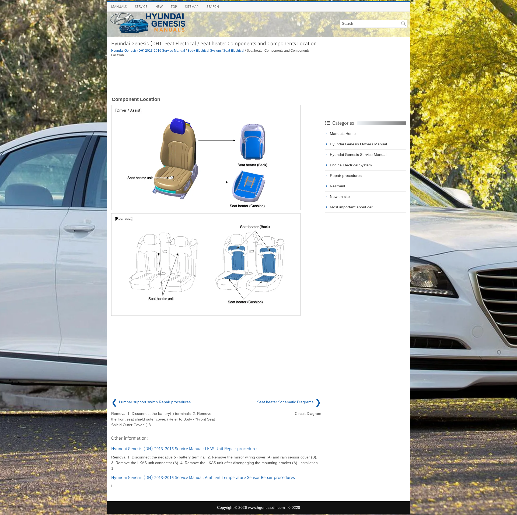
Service (141, 6)
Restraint (337, 186)
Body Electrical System (204, 50)
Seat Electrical (233, 50)
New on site (340, 196)
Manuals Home (343, 133)
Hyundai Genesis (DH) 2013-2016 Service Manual (148, 50)
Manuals (119, 6)
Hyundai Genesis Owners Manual (358, 144)
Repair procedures (346, 175)
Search (213, 6)
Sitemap (191, 6)
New (159, 6)
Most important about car (351, 207)
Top (174, 6)
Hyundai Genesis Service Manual (358, 154)
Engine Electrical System (351, 165)
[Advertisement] (216, 76)
